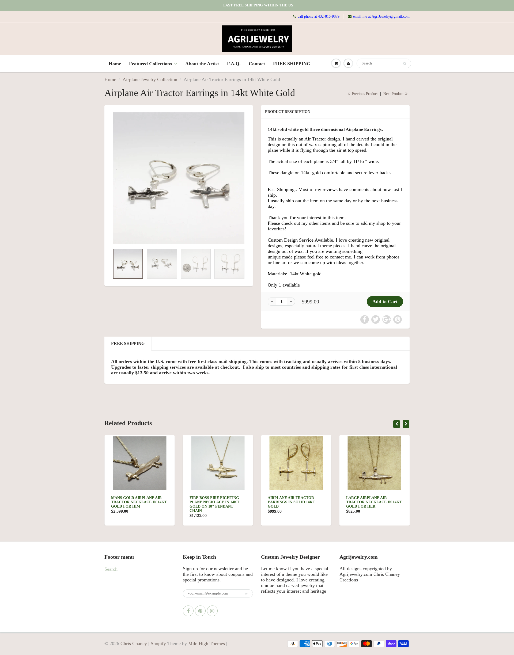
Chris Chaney (133, 643)
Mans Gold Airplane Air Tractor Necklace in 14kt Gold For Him (139, 502)
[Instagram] (212, 611)
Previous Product (364, 94)
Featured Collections (150, 63)
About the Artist (202, 63)
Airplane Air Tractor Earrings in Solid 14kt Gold (291, 502)
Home (115, 63)
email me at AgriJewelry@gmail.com (381, 16)
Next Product (394, 94)
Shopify (158, 643)
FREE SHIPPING (292, 63)
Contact (257, 63)
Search (111, 569)
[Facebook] (188, 611)
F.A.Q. (234, 63)
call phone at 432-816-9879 (318, 16)
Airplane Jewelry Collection (150, 79)
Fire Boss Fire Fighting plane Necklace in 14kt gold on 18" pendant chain (214, 504)
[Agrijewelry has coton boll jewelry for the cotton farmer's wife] (178, 178)
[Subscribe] (246, 593)
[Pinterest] (200, 611)
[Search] (404, 63)
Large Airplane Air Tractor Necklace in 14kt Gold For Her (374, 502)
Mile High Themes (206, 643)
